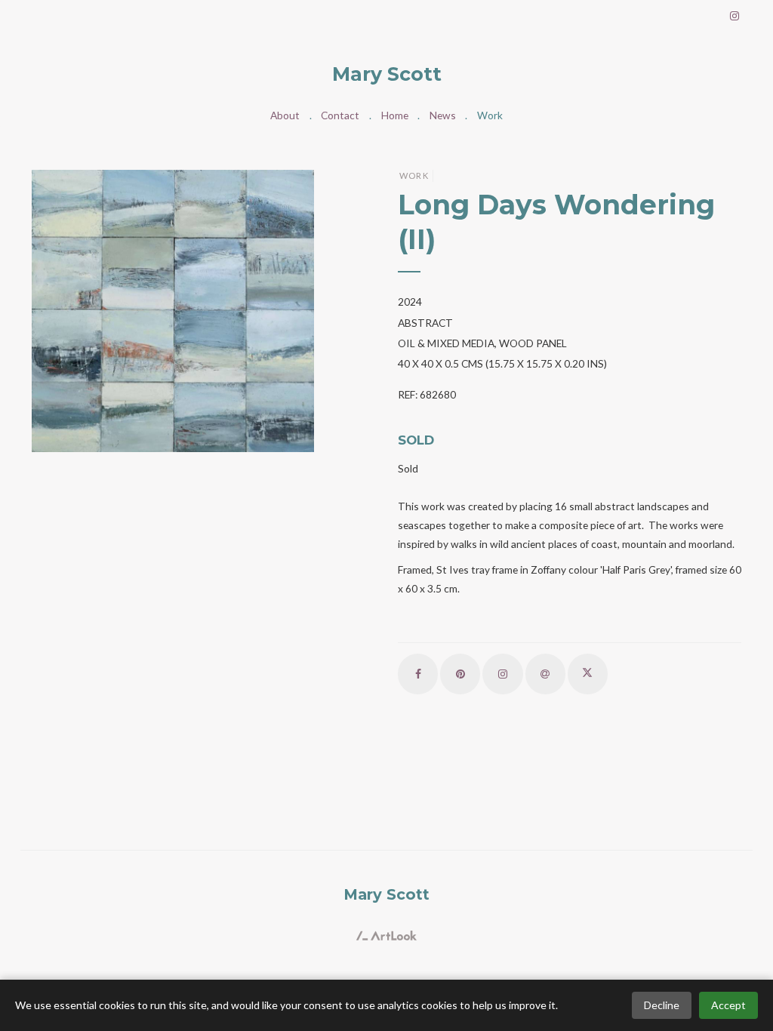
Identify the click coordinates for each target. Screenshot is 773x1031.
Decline (661, 1005)
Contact (340, 115)
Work (490, 115)
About (285, 115)
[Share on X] (588, 674)
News (443, 115)
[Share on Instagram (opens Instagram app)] (502, 674)
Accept (728, 1005)
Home (394, 115)
